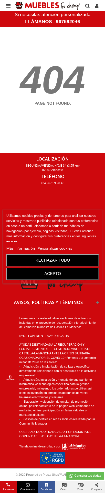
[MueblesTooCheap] (48, 5)
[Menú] (8, 5)
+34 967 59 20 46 (52, 183)
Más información (20, 248)
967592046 (68, 21)
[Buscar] (87, 5)
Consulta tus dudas (87, 475)
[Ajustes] (96, 5)
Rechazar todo (52, 260)
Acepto (52, 274)
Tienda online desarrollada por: (40, 446)
